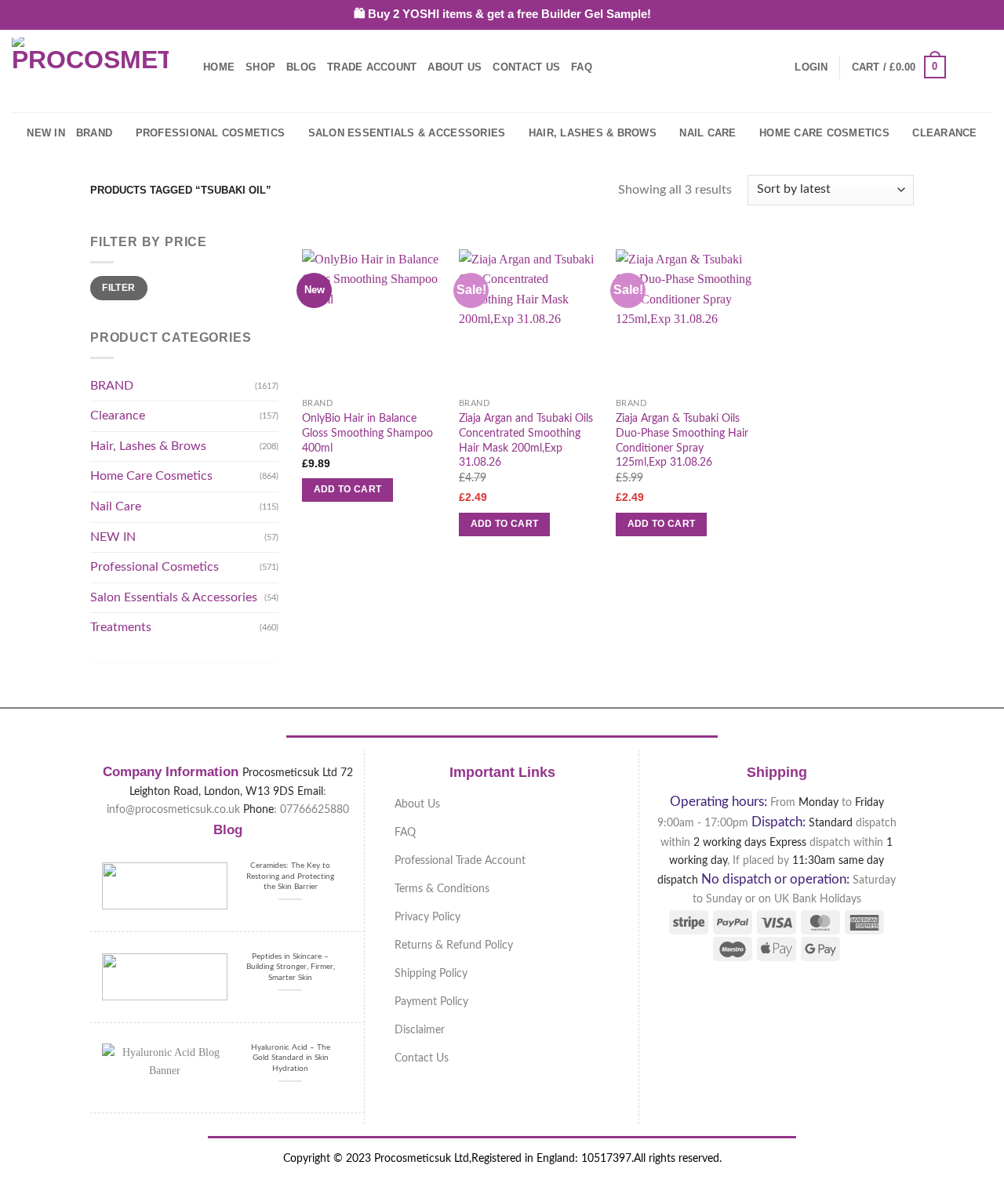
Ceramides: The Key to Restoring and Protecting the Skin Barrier (290, 876)
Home (219, 67)
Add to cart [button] (348, 489)
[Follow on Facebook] (961, 67)
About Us (454, 67)
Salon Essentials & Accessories (407, 133)
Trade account (372, 67)
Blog (301, 67)
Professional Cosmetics (211, 133)
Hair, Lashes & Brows (593, 133)
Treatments (120, 627)
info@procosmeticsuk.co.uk (173, 809)
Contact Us (526, 67)
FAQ (581, 67)
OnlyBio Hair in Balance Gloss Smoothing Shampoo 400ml (367, 432)
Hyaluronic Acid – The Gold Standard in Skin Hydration (290, 1057)
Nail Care (707, 133)
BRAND (94, 133)
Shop (260, 67)
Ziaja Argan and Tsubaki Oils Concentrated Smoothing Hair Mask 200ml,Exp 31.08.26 (526, 440)
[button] (811, 67)
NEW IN (46, 133)
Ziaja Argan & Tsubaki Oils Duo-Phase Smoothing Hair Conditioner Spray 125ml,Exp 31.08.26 (682, 440)
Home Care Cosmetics (824, 133)
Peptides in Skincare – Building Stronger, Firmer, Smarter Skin (290, 967)
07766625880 (314, 809)
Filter (118, 287)
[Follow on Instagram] (982, 67)
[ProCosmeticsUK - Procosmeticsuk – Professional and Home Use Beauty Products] (90, 67)
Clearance (944, 133)
